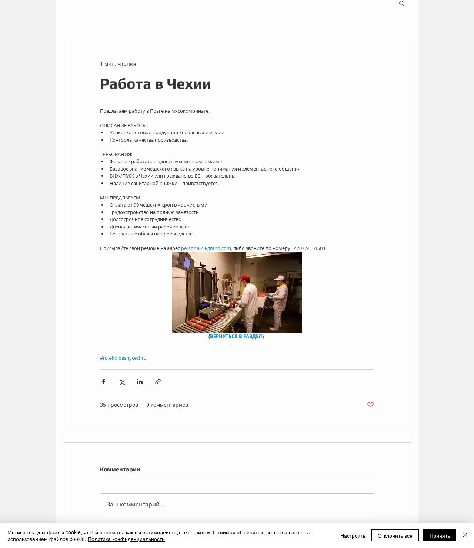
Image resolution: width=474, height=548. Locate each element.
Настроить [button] (352, 535)
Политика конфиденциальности (126, 538)
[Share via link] (157, 381)
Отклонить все (395, 535)
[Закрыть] (465, 535)
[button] (401, 3)
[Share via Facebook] (103, 381)
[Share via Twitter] (121, 381)
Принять (440, 535)
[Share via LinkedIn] (139, 381)
